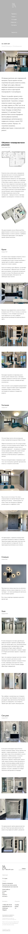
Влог (3, 893)
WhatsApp (5, 908)
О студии (14, 19)
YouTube (17, 904)
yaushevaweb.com (6, 930)
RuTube (16, 906)
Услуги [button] (14, 16)
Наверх (24, 868)
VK (15, 908)
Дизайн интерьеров (7, 883)
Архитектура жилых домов (9, 885)
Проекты (14, 13)
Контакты (14, 25)
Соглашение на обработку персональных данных (8, 916)
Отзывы (4, 891)
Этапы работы (6, 889)
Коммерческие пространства (10, 886)
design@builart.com (7, 906)
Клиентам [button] (13, 22)
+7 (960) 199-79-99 (7, 904)
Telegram (4, 910)
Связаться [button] (14, 32)
